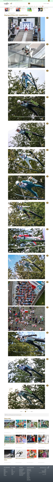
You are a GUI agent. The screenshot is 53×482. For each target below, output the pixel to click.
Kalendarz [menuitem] (20, 6)
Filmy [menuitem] (34, 6)
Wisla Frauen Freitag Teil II (43, 443)
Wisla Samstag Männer (42, 428)
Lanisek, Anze (28, 474)
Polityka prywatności (20, 0)
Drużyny (12, 472)
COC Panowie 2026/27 (21, 474)
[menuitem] (44, 3)
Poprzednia (21, 411)
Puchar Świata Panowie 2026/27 (22, 472)
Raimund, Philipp (28, 477)
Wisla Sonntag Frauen (20, 428)
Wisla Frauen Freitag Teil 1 (21, 458)
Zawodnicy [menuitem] (24, 6)
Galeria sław (12, 473)
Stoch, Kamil (28, 478)
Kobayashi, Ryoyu (28, 472)
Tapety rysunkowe (13, 471)
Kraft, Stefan (28, 473)
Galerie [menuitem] (27, 6)
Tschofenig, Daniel (28, 479)
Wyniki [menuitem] (17, 6)
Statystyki (5, 472)
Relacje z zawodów (5, 471)
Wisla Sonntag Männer (31, 428)
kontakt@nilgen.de (19, 415)
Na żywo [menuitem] (14, 6)
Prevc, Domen (28, 476)
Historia (4, 474)
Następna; (32, 411)
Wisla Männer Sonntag (8, 428)
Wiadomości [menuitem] (11, 6)
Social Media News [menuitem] (41, 6)
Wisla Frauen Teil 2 (30, 458)
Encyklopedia (5, 475)
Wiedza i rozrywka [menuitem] (31, 6)
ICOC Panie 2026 (20, 471)
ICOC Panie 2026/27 (21, 475)
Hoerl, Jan (28, 471)
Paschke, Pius (28, 475)
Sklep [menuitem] (36, 6)
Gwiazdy (12, 474)
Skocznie (5, 473)
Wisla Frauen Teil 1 (42, 458)
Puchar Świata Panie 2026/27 (22, 473)
